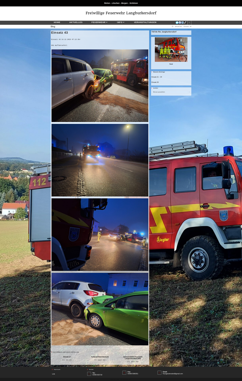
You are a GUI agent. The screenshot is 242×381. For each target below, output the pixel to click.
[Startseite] (172, 26)
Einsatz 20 (155, 82)
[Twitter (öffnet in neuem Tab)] (177, 22)
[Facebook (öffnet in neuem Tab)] (179, 22)
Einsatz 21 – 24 (157, 77)
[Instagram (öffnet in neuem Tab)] (182, 22)
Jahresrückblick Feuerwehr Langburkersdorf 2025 (133, 357)
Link (53, 374)
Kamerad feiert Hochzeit (100, 357)
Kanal (171, 64)
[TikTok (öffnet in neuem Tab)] (185, 22)
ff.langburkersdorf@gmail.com (173, 373)
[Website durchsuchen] (189, 22)
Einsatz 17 (67, 357)
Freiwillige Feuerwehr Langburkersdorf (121, 13)
